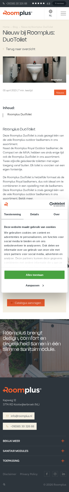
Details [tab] (34, 214)
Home (6, 27)
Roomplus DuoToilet (19, 114)
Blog (15, 27)
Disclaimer (9, 474)
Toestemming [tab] (12, 214)
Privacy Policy (29, 474)
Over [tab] (57, 214)
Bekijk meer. (26, 198)
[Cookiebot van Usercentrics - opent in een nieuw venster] (49, 204)
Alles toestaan (34, 274)
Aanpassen (32, 285)
